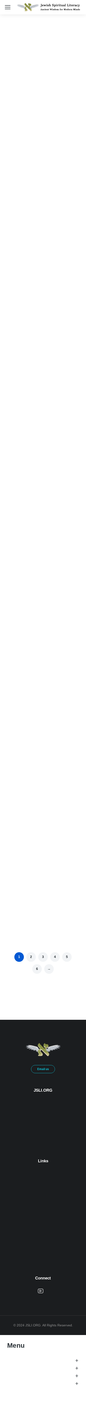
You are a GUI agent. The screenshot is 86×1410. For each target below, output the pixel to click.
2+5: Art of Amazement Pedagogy (42, 478)
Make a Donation (27, 839)
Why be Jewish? (27, 391)
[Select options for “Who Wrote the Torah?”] (69, 205)
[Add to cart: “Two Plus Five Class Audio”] (69, 117)
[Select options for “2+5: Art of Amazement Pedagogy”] (69, 467)
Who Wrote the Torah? (32, 216)
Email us (43, 1069)
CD (18, 204)
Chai (18, 827)
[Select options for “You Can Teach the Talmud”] (69, 554)
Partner (31, 827)
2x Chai (45, 827)
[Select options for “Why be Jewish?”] (69, 379)
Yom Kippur (22, 926)
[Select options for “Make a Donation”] (69, 827)
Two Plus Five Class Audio (36, 128)
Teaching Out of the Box (34, 303)
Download (32, 204)
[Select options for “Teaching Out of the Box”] (69, 292)
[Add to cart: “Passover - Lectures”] (69, 740)
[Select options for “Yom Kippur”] (69, 915)
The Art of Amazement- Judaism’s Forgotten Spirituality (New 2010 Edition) (42, 658)
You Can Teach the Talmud (36, 565)
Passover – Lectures (30, 751)
